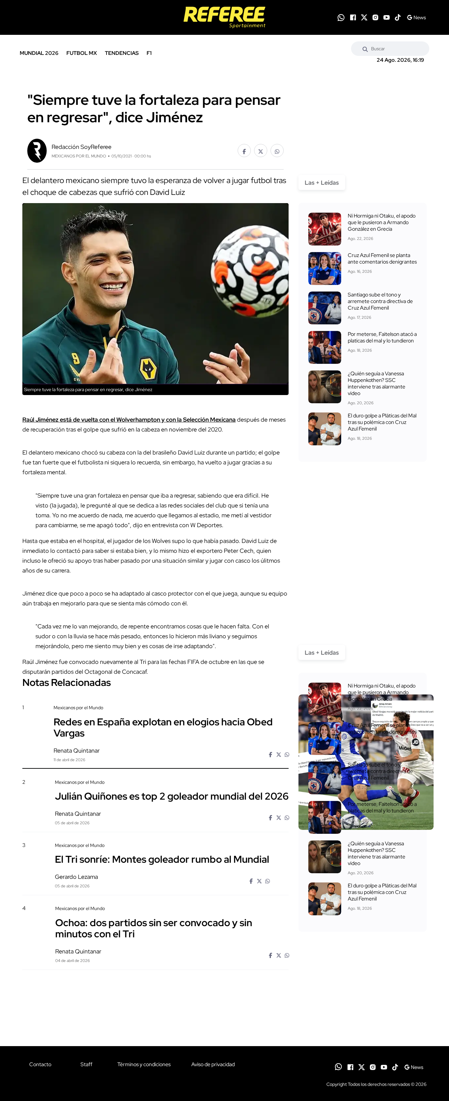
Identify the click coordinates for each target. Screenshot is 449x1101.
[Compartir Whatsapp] (277, 150)
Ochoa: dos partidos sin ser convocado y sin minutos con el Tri (153, 928)
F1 (149, 53)
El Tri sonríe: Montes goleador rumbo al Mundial (162, 859)
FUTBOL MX (81, 53)
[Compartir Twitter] (260, 150)
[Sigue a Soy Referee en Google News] (416, 17)
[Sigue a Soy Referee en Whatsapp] (341, 17)
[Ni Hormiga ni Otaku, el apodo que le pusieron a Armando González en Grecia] (324, 229)
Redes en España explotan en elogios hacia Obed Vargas (163, 727)
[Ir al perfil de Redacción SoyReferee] (37, 150)
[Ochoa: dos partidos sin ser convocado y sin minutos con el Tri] (366, 961)
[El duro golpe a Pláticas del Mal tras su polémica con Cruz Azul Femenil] (324, 428)
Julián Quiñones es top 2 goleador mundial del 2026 (172, 796)
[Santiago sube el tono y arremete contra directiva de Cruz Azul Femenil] (324, 308)
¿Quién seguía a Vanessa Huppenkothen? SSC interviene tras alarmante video (376, 383)
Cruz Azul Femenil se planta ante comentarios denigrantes (382, 258)
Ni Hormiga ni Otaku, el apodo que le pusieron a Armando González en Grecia (381, 222)
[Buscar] (365, 48)
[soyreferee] (224, 17)
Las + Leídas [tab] (322, 182)
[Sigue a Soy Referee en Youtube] (386, 17)
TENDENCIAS (122, 53)
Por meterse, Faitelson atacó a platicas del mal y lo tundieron (382, 337)
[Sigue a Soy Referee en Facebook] (353, 17)
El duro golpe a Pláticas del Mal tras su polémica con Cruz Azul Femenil (382, 422)
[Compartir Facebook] (244, 150)
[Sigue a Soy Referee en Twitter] (364, 17)
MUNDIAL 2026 (39, 53)
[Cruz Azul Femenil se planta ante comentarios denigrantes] (324, 268)
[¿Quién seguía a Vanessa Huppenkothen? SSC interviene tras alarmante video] (324, 386)
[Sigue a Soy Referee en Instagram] (375, 17)
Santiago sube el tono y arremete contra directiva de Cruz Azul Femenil (380, 301)
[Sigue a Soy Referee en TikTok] (397, 17)
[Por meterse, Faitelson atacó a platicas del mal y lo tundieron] (324, 347)
